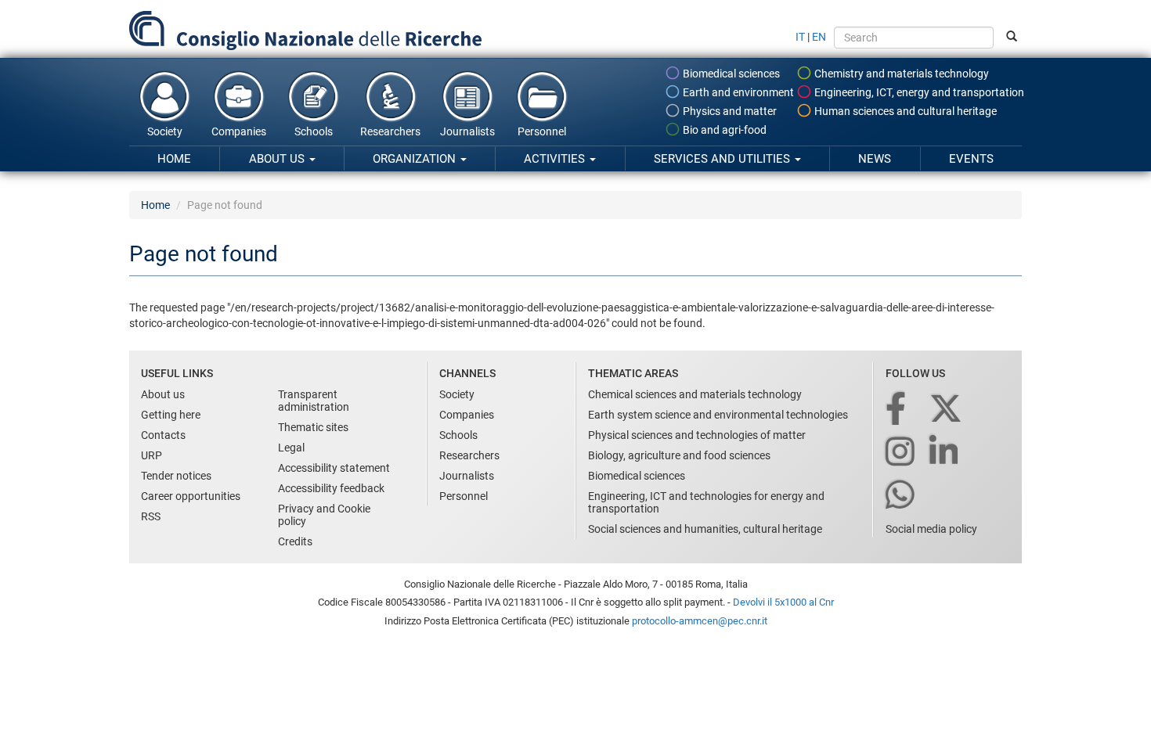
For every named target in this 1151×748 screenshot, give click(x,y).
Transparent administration (313, 400)
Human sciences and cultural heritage (904, 111)
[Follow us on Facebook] (897, 409)
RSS (151, 516)
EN (819, 37)
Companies (238, 131)
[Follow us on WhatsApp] (901, 495)
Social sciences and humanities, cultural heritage (705, 529)
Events (971, 159)
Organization (416, 159)
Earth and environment (737, 92)
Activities (556, 159)
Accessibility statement (334, 468)
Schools (313, 131)
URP (151, 455)
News (874, 159)
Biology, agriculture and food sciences (679, 455)
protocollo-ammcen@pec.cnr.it (699, 621)
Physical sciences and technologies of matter (697, 435)
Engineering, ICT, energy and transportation (918, 92)
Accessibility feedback (331, 488)
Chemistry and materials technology (900, 73)
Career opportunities (190, 496)
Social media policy (931, 529)
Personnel (542, 131)
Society (164, 131)
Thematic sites (313, 427)
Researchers (390, 131)
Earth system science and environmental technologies (718, 414)
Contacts (163, 435)
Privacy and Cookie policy (324, 514)
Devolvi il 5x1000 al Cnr (783, 602)
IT (800, 37)
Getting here (170, 414)
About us (278, 159)
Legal (291, 447)
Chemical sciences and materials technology (695, 394)
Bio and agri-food (723, 130)
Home (174, 159)
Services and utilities (723, 159)
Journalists (467, 131)
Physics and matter (728, 111)
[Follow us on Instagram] (901, 452)
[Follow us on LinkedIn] (945, 452)
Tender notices (176, 475)
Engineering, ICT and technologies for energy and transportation (706, 502)
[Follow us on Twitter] (947, 409)
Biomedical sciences (730, 73)
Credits (295, 541)
